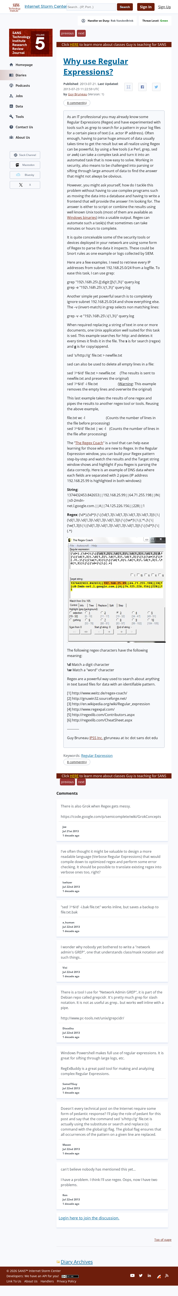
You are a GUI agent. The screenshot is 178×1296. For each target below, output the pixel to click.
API (44, 1276)
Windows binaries (81, 217)
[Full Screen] (128, 87)
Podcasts (23, 85)
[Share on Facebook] (142, 87)
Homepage (24, 64)
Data (19, 106)
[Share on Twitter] (156, 87)
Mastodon (28, 165)
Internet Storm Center (46, 6)
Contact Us (24, 127)
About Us (23, 137)
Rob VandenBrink (122, 20)
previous (67, 33)
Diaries (21, 75)
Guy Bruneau (77, 94)
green (164, 20)
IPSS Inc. (96, 737)
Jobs (19, 95)
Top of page (162, 1240)
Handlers (47, 1281)
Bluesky (29, 175)
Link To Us (14, 1281)
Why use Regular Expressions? (95, 66)
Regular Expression (97, 755)
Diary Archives (77, 1261)
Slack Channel (27, 155)
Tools (20, 116)
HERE (74, 44)
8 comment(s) (77, 103)
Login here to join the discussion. (89, 1218)
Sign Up (164, 7)
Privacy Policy (66, 1281)
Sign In (146, 7)
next (81, 33)
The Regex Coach (89, 443)
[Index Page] (14, 6)
